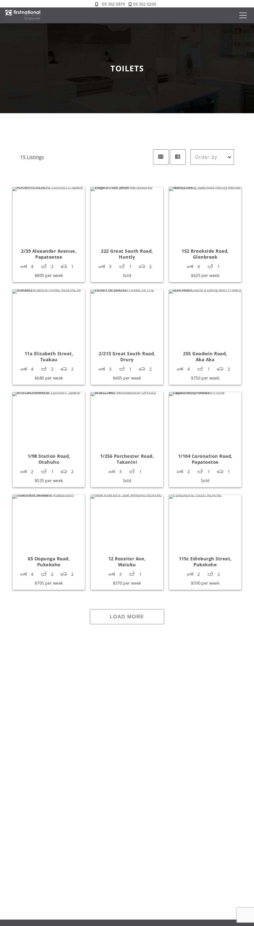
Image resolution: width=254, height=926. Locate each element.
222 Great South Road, (127, 254)
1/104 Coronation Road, (205, 459)
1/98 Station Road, (49, 459)
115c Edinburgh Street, (205, 562)
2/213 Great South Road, (127, 356)
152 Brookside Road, (205, 254)
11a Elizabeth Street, (49, 356)
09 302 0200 (144, 4)
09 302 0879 (113, 4)
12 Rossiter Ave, (127, 562)
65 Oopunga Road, (49, 562)
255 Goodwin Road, (205, 356)
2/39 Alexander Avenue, (48, 254)
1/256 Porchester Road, (127, 459)
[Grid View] (161, 157)
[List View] (178, 157)
